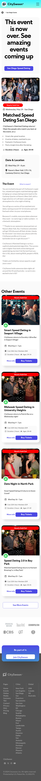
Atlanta (19, 753)
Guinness (7, 698)
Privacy (6, 706)
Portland (19, 745)
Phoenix (19, 750)
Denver (19, 748)
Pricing (6, 711)
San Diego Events (11, 12)
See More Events (20, 605)
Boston (18, 718)
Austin (18, 730)
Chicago (19, 711)
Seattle (18, 713)
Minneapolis (21, 743)
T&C (5, 701)
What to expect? (25, 184)
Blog (5, 713)
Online (6, 693)
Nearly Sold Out (13, 105)
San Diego (20, 693)
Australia (32, 696)
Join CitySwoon (20, 657)
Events (6, 691)
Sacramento (20, 701)
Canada (31, 691)
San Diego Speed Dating (18, 68)
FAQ (5, 708)
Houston (19, 733)
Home (5, 688)
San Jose (19, 703)
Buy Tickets (26, 361)
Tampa (18, 728)
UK (29, 693)
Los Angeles (20, 691)
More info (11, 361)
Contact (6, 703)
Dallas (18, 735)
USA (30, 688)
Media (5, 696)
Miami (18, 720)
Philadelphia (21, 716)
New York (20, 688)
